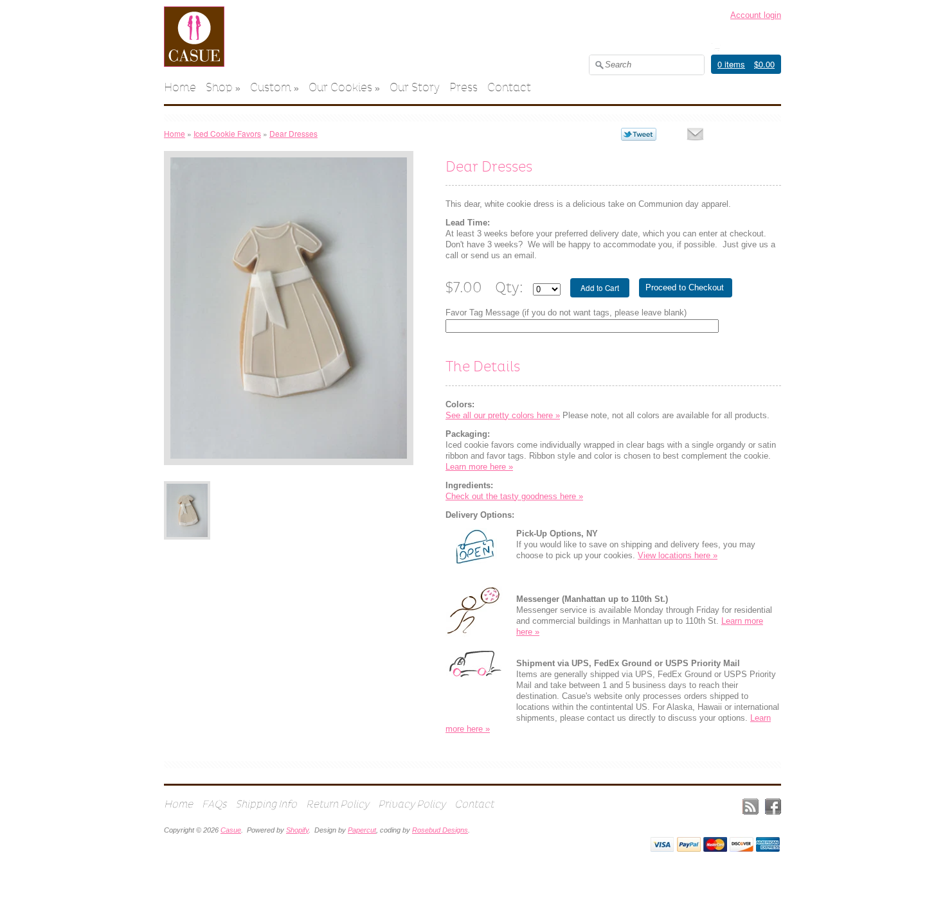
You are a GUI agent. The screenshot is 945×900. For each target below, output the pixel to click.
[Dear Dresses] (187, 510)
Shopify (297, 830)
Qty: (509, 287)
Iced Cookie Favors (227, 133)
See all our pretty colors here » (503, 415)
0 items (731, 64)
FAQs (214, 804)
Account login (755, 15)
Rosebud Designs (440, 830)
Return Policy (337, 804)
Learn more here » (479, 467)
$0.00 (764, 64)
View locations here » (677, 555)
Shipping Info (266, 804)
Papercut (362, 830)
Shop (219, 87)
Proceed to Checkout (684, 287)
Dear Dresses (293, 133)
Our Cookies (340, 87)
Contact (509, 87)
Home (180, 87)
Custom (270, 87)
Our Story (415, 87)
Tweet (638, 134)
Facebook (773, 807)
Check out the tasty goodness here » (514, 496)
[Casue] (194, 64)
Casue (231, 830)
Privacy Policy (412, 804)
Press (463, 87)
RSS (750, 807)
